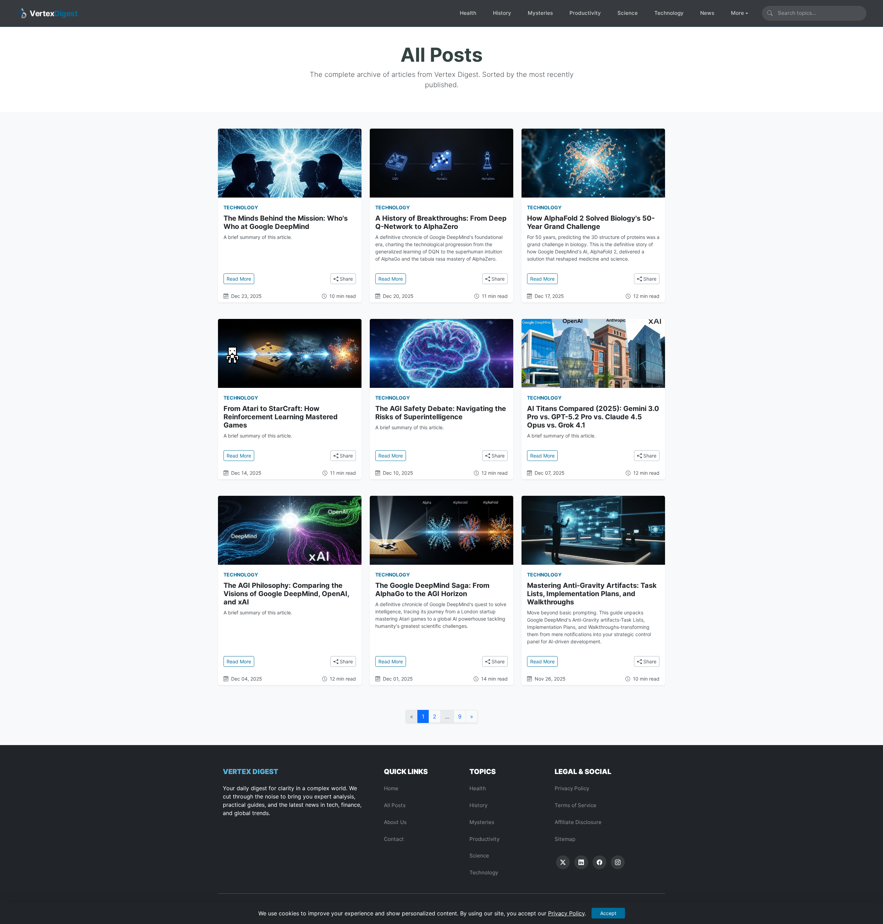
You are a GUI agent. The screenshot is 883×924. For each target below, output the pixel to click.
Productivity (585, 13)
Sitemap (565, 839)
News (707, 13)
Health (468, 13)
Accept (608, 913)
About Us (395, 822)
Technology (669, 13)
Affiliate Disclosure (578, 822)
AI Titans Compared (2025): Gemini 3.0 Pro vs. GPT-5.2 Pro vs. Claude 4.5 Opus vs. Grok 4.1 (593, 416)
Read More (240, 278)
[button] (563, 862)
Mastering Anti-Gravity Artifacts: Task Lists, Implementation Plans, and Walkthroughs (592, 593)
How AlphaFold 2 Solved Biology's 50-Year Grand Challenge (591, 222)
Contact (394, 839)
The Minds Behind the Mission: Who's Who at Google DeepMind (286, 222)
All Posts (395, 805)
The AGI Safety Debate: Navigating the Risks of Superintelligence (440, 412)
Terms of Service (575, 805)
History (502, 13)
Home (391, 788)
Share (345, 279)
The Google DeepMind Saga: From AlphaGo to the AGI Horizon (432, 589)
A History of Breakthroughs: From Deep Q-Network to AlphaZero (441, 222)
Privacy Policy (572, 788)
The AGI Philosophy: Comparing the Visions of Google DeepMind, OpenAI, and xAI (286, 593)
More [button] (737, 13)
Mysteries (540, 13)
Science (627, 13)
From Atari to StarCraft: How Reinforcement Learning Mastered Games (281, 416)
